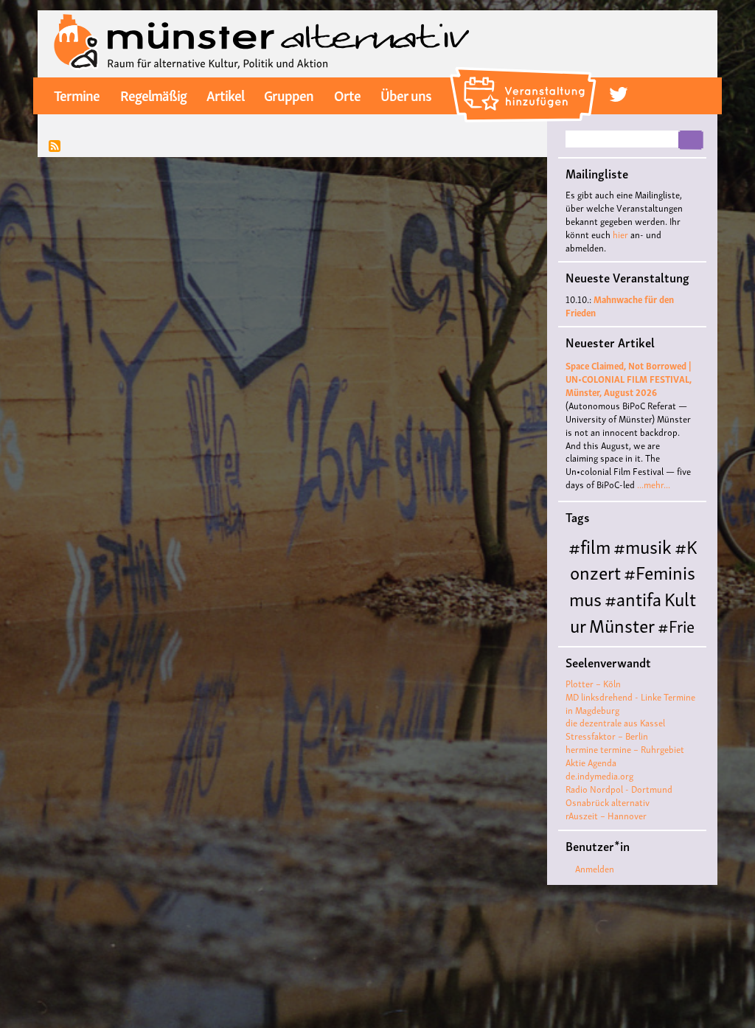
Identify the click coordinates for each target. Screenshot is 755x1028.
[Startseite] (262, 42)
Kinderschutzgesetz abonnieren (54, 147)
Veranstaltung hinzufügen (525, 72)
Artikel (225, 94)
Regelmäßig (153, 94)
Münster (622, 624)
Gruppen (288, 94)
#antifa (633, 598)
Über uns (405, 94)
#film (589, 545)
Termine (77, 94)
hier (620, 234)
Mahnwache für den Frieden (620, 305)
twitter (618, 95)
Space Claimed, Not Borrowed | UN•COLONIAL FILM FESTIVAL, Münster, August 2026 (629, 379)
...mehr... (653, 484)
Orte (347, 94)
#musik (642, 545)
